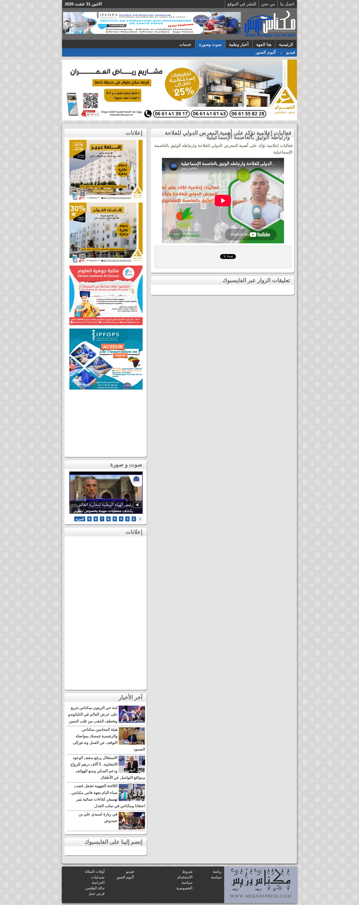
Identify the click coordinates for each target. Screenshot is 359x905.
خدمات (185, 44)
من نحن (268, 4)
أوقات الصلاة (95, 871)
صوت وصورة (210, 44)
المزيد (79, 519)
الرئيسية (286, 44)
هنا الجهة (263, 44)
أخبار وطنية (239, 44)
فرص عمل (96, 893)
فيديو (290, 52)
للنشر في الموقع (241, 4)
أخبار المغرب (134, 770)
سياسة (216, 877)
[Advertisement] (106, 421)
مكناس (138, 720)
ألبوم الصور (266, 52)
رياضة (217, 871)
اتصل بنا (287, 4)
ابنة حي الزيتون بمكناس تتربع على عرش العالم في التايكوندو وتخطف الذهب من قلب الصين (92, 714)
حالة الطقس (95, 888)
